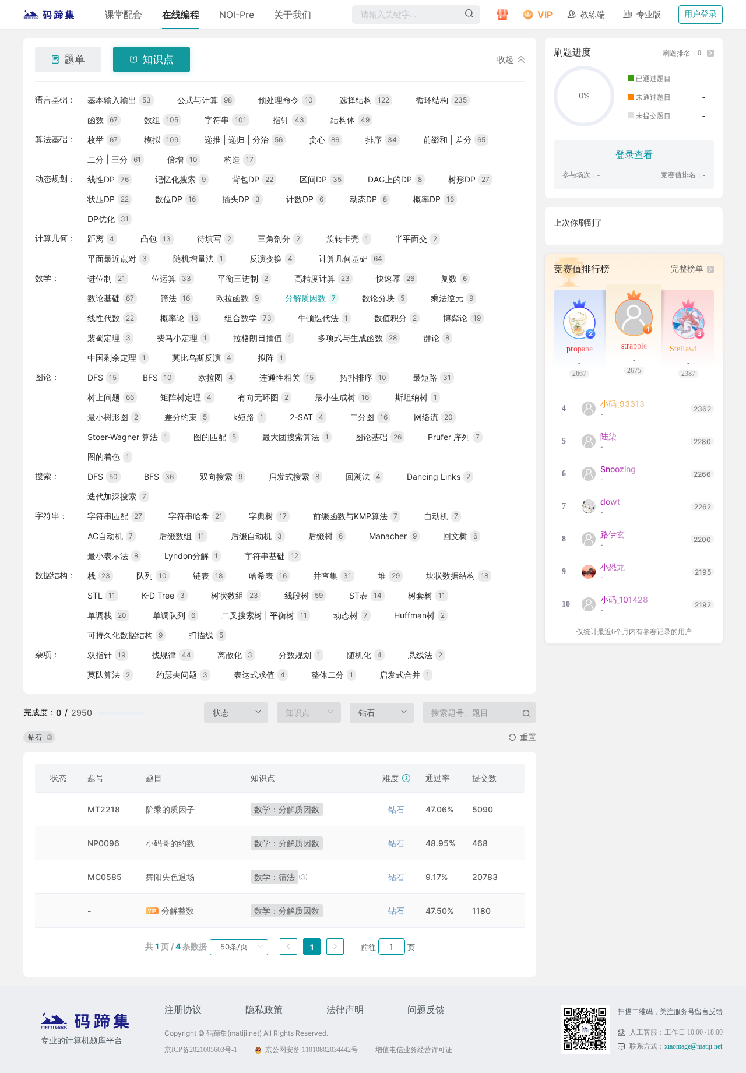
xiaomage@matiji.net (693, 1046)
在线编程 (180, 14)
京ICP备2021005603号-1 (200, 1050)
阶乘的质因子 (170, 809)
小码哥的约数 (170, 843)
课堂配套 (123, 14)
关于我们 (292, 14)
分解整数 (177, 911)
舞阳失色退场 (170, 877)
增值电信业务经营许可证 (413, 1050)
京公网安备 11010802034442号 (311, 1050)
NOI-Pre (236, 14)
